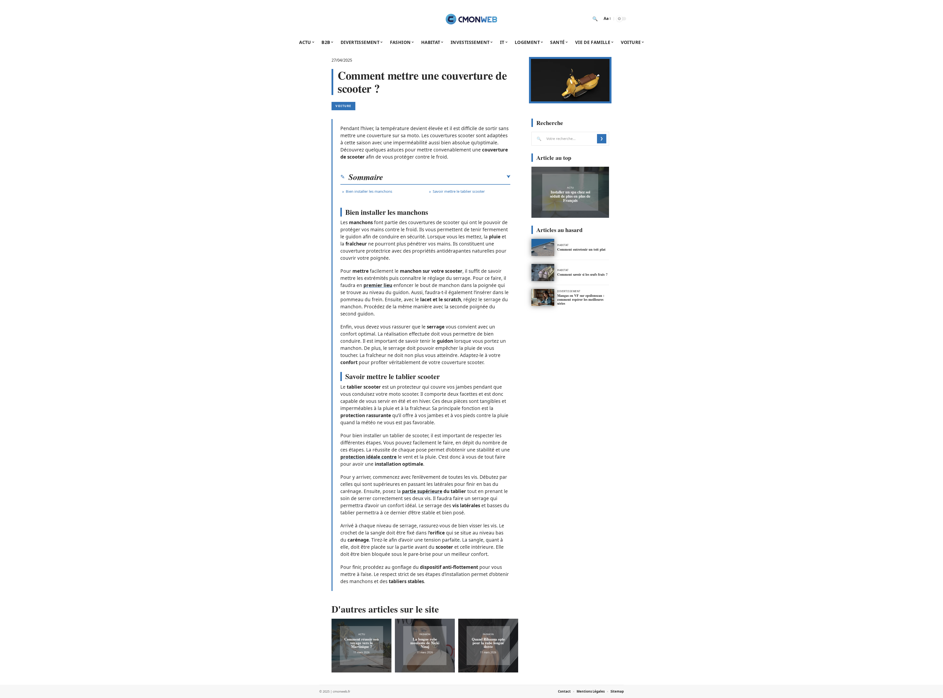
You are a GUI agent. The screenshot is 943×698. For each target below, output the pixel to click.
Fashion (424, 634)
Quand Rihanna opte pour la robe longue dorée (488, 642)
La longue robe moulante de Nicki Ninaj (424, 642)
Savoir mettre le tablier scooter (459, 191)
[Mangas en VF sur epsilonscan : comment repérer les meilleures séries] (542, 297)
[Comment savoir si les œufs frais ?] (542, 272)
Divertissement (569, 291)
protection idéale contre (368, 457)
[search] (595, 19)
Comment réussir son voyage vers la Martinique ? (361, 642)
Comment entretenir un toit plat (581, 249)
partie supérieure (422, 491)
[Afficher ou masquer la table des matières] (446, 177)
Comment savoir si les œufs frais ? (582, 274)
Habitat (563, 245)
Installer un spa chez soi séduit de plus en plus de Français (570, 196)
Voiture (343, 106)
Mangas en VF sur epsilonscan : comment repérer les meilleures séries (580, 299)
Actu (361, 634)
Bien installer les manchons (369, 191)
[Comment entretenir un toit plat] (542, 247)
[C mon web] (471, 18)
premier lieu (377, 285)
